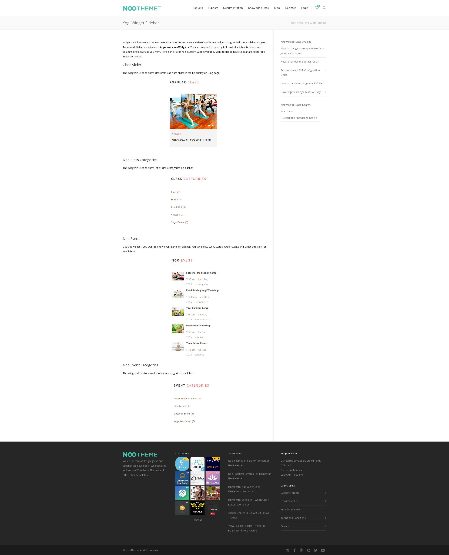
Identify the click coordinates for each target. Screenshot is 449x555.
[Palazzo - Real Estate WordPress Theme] (213, 464)
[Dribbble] (287, 550)
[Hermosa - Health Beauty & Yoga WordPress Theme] (213, 479)
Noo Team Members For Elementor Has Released (248, 463)
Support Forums (290, 492)
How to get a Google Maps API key (301, 92)
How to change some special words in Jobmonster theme (302, 51)
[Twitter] (315, 550)
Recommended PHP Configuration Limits (300, 72)
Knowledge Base (258, 7)
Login (304, 7)
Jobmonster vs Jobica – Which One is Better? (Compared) (249, 502)
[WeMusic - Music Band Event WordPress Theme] (213, 509)
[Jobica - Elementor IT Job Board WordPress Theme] (197, 464)
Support (213, 7)
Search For (287, 111)
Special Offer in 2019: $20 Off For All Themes (248, 515)
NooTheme (297, 22)
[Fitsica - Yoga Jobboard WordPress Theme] (182, 464)
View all (198, 519)
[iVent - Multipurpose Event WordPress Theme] (182, 509)
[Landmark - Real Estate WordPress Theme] (182, 479)
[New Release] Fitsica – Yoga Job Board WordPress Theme (246, 528)
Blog (277, 7)
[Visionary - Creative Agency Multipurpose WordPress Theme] (182, 494)
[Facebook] (294, 550)
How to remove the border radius (300, 61)
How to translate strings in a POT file (302, 83)
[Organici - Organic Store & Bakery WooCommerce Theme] (213, 494)
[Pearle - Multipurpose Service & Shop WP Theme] (197, 509)
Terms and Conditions (293, 518)
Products (197, 7)
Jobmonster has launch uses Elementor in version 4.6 (244, 489)
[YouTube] (322, 550)
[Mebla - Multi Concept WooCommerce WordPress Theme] (197, 479)
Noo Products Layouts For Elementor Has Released (249, 476)
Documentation (233, 7)
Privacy (285, 526)
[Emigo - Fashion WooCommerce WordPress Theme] (197, 494)
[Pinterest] (308, 550)
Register (290, 7)
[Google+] (301, 550)
